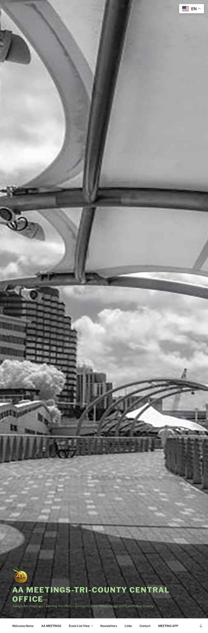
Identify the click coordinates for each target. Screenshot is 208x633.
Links (128, 626)
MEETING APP (168, 626)
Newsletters (108, 626)
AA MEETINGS (51, 626)
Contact (145, 626)
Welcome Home (23, 626)
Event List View (79, 626)
